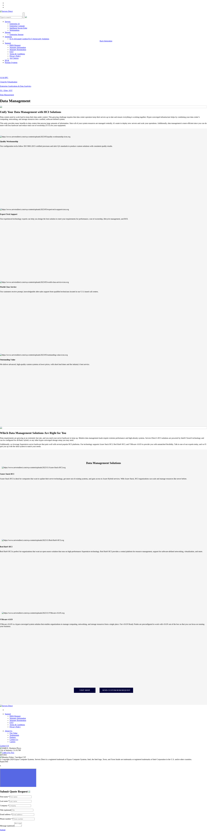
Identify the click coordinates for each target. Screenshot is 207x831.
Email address (6, 814)
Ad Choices (14, 58)
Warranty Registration (18, 50)
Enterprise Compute (17, 26)
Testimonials (14, 735)
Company (4, 806)
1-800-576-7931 (8, 753)
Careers (12, 742)
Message (7, 826)
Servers (7, 22)
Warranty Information (18, 47)
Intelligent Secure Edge (18, 28)
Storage (8, 32)
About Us (8, 731)
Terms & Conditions (17, 54)
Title (5, 810)
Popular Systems (11, 62)
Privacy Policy (15, 56)
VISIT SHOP (84, 690)
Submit (2, 830)
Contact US (4, 746)
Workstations (14, 30)
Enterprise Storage (16, 34)
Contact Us (14, 740)
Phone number (6, 819)
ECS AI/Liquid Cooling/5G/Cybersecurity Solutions (29, 39)
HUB (7, 60)
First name (4, 797)
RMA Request (15, 45)
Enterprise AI (15, 24)
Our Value (13, 733)
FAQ (11, 52)
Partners (13, 737)
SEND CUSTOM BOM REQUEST (116, 690)
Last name (4, 801)
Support (8, 43)
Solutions (8, 37)
